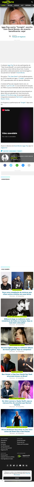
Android (27, 457)
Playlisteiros (4, 440)
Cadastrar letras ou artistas (7, 457)
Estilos (16, 5)
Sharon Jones (5, 99)
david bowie (12, 151)
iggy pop (6, 151)
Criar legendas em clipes (7, 458)
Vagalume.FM (4, 450)
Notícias (28, 5)
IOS (23, 457)
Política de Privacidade (22, 444)
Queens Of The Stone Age (8, 95)
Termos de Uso (20, 442)
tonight (19, 151)
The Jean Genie (12, 76)
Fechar (17, 478)
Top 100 (10, 5)
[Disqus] (17, 202)
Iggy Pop (10, 65)
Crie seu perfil (4, 455)
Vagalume (8, 2)
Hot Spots (3, 444)
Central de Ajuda (21, 440)
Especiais (3, 442)
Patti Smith (19, 97)
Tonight (21, 78)
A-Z (22, 5)
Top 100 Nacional (5, 446)
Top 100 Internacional (6, 448)
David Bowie (21, 72)
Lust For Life (10, 86)
